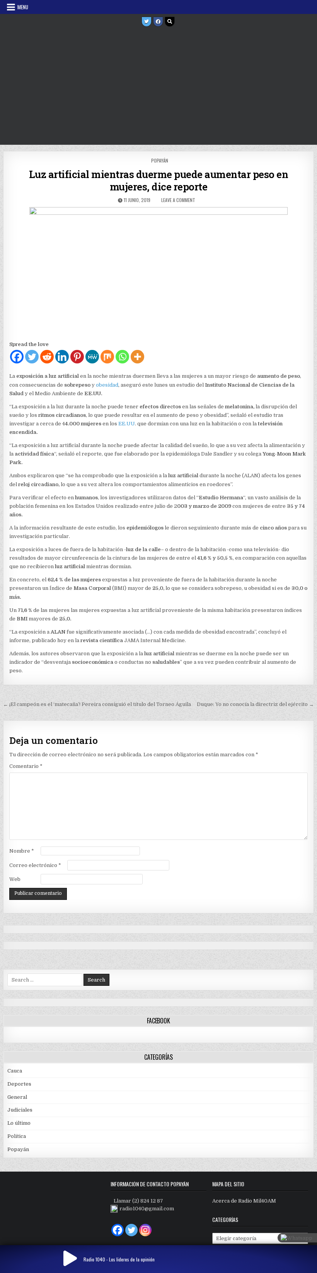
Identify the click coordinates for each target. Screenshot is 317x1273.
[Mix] (107, 356)
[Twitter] (146, 21)
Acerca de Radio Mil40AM (244, 1201)
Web (14, 879)
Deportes (19, 1084)
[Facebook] (158, 21)
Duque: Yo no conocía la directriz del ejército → (255, 704)
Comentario (26, 766)
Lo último (19, 1123)
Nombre (21, 851)
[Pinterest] (77, 356)
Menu (22, 7)
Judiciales (19, 1110)
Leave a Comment (178, 200)
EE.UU (126, 424)
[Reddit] (47, 356)
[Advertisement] (158, 87)
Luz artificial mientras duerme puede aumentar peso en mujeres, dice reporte (158, 180)
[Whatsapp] (122, 356)
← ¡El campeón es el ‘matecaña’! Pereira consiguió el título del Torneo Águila (97, 704)
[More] (137, 356)
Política (16, 1136)
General (17, 1097)
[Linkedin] (62, 356)
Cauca (14, 1071)
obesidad (107, 385)
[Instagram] (145, 1230)
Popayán (159, 160)
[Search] (169, 21)
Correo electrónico (35, 865)
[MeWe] (92, 356)
